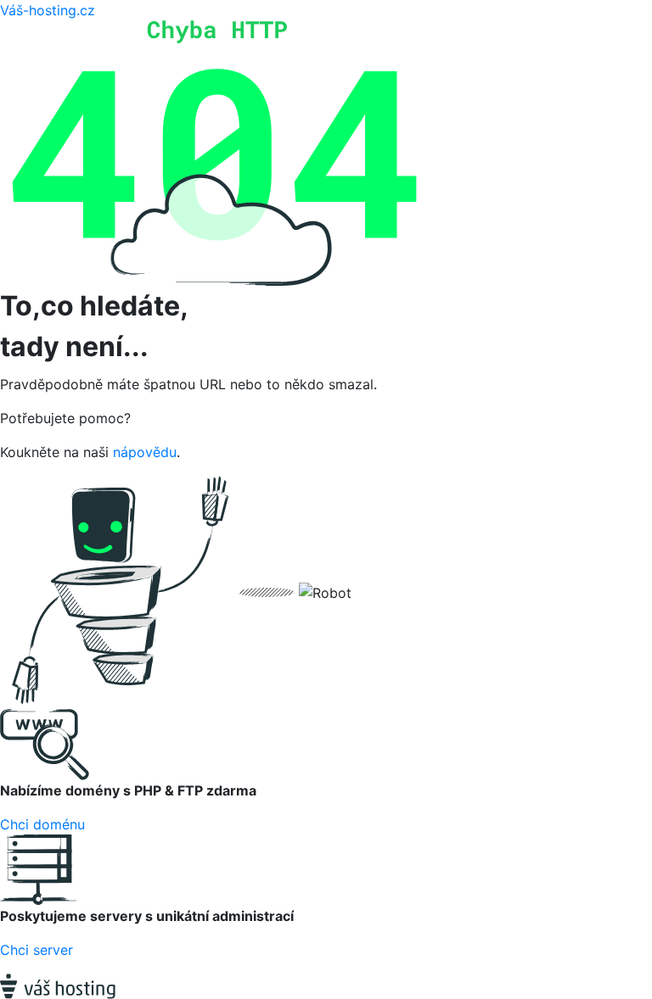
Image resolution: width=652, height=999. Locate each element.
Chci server (36, 949)
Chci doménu (42, 824)
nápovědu (145, 452)
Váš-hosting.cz (47, 10)
